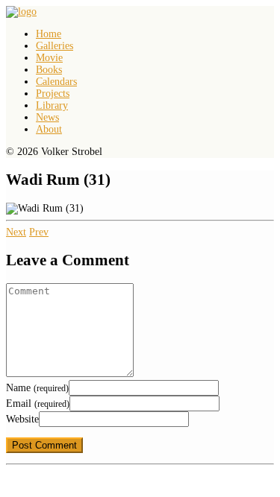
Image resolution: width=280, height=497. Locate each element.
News (47, 117)
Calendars (56, 81)
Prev (39, 232)
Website (22, 419)
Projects (52, 93)
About (49, 129)
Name (37, 387)
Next (16, 232)
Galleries (54, 45)
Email (37, 403)
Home (48, 33)
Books (49, 69)
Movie (49, 57)
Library (52, 105)
